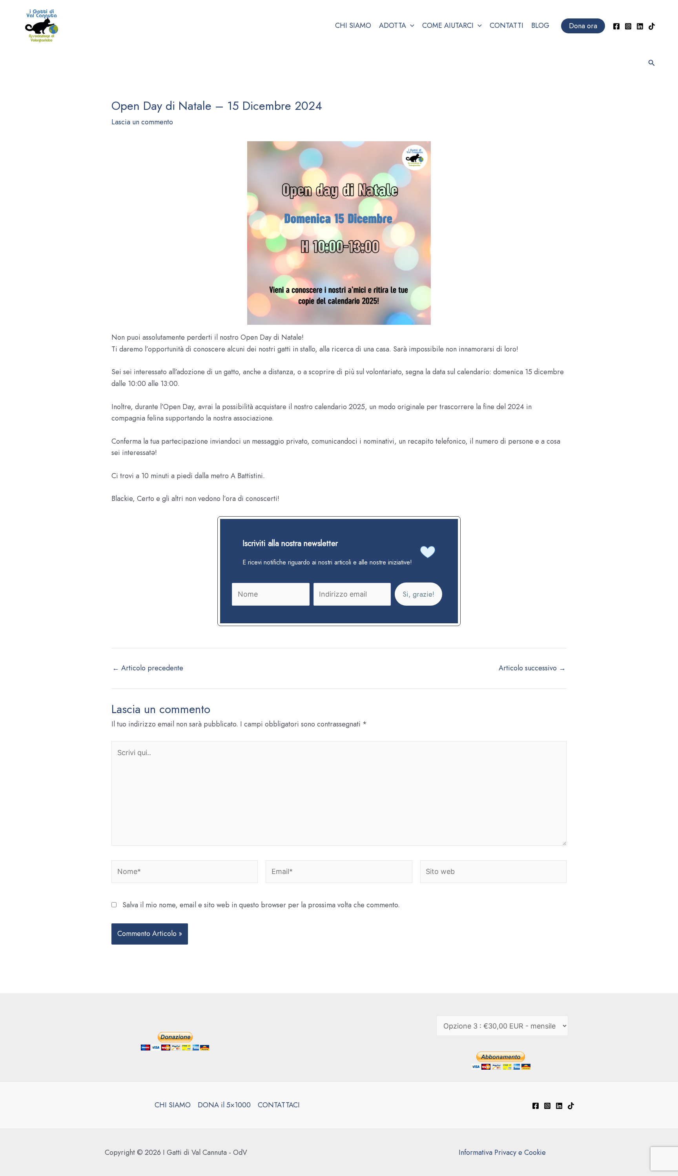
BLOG (540, 25)
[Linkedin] (639, 26)
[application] (410, 26)
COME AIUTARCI (448, 25)
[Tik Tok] (651, 26)
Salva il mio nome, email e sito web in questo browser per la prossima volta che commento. (261, 905)
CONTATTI (506, 25)
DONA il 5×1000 (224, 1105)
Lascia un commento (142, 122)
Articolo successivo (532, 668)
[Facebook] (616, 26)
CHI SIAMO (353, 25)
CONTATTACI (279, 1105)
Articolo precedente (147, 668)
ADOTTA (392, 25)
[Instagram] (628, 26)
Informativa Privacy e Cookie (502, 1152)
